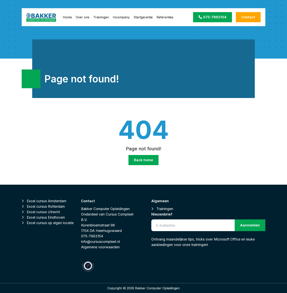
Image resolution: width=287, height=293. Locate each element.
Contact (248, 17)
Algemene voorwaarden (100, 247)
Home (67, 17)
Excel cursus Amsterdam (46, 201)
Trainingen (101, 17)
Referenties (165, 17)
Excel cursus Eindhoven (46, 217)
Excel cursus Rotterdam (46, 206)
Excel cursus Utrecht (43, 212)
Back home (143, 160)
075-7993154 (214, 17)
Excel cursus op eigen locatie (50, 223)
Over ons (82, 17)
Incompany (121, 17)
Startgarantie (143, 17)
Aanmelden (250, 225)
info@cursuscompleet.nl (100, 242)
